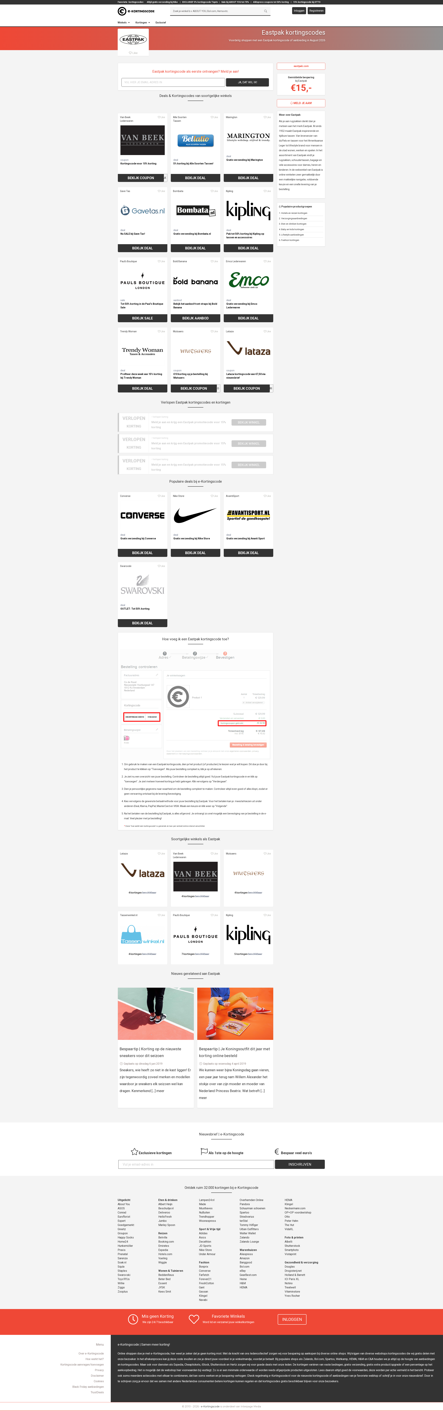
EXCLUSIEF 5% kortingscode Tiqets (200, 2)
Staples (122, 1270)
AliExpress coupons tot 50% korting (271, 2)
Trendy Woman (128, 331)
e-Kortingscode (210, 1406)
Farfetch (204, 1275)
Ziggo (121, 1287)
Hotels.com (165, 1254)
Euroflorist (124, 1216)
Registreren (316, 10)
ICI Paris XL (292, 1279)
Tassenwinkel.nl (128, 915)
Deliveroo (164, 1212)
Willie (121, 1283)
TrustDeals (97, 1392)
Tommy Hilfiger (249, 1225)
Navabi (203, 1300)
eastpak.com (301, 66)
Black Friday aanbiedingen (88, 1386)
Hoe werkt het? (94, 1359)
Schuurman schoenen (252, 1208)
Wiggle (162, 1262)
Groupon (123, 1233)
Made (202, 1204)
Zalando (244, 1237)
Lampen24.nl (206, 1200)
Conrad (122, 1212)
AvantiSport (232, 496)
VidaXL (289, 1229)
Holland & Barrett (295, 1275)
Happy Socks (126, 1237)
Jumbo (162, 1220)
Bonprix (203, 1266)
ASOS (121, 1208)
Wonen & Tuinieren (170, 1270)
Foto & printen (294, 1237)
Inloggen (299, 10)
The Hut (289, 1225)
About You (124, 1204)
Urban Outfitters (249, 1229)
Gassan (203, 1291)
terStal (244, 1220)
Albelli (288, 1241)
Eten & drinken (167, 1200)
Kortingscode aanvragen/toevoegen (82, 1364)
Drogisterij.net (293, 1270)
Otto (287, 1216)
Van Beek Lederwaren (126, 119)
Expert (121, 1220)
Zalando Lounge (249, 1241)
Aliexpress (246, 1254)
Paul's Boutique (128, 261)
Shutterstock (292, 1245)
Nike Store (178, 496)
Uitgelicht (124, 1200)
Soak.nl (122, 1262)
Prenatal (123, 1254)
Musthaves (206, 1208)
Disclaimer (97, 1375)
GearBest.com (248, 1275)
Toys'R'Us (124, 1279)
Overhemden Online (251, 1200)
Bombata (178, 191)
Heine (243, 1279)
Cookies (99, 1381)
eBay (243, 1270)
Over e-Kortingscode (91, 1353)
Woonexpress (207, 1220)
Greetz (122, 1229)
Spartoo (244, 1212)
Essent (162, 1283)
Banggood (246, 1262)
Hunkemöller (125, 1245)
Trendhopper (206, 1216)
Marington (231, 117)
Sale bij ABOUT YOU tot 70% (235, 2)
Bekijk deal (195, 178)
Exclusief (161, 22)
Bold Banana (180, 261)
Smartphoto (292, 1250)
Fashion (204, 1262)
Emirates (163, 1245)
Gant (201, 1287)
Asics (202, 1237)
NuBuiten (204, 1212)
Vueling (162, 1258)
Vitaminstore (292, 1291)
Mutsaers (178, 331)
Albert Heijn (165, 1204)
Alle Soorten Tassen (180, 119)
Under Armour (207, 1254)
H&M (243, 1283)
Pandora (245, 1204)
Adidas (203, 1233)
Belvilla (162, 1237)
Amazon (245, 1258)
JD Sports (205, 1245)
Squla (121, 1266)
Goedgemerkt (126, 1225)
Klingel (203, 1295)
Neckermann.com (295, 1208)
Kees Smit (164, 1291)
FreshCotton (206, 1283)
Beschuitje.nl (166, 1208)
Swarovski (125, 566)
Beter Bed (164, 1279)
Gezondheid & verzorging (301, 1262)
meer (160, 1091)
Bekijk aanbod (195, 318)
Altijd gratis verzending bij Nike (162, 2)
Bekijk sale (142, 318)
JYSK (161, 1287)
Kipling (229, 191)
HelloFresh (165, 1216)
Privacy (99, 1370)
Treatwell (290, 1287)
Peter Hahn (291, 1220)
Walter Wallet (248, 1233)
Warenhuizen (248, 1250)
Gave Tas (125, 191)
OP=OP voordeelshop (298, 1212)
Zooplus (123, 1291)
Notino (289, 1283)
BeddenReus (166, 1275)
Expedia (163, 1250)
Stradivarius (247, 1216)
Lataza (230, 331)
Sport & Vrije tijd (209, 1229)
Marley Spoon (166, 1225)
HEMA (243, 1287)
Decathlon (205, 1241)
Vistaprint (290, 1254)
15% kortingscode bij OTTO (306, 2)
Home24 (123, 1241)
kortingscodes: (136, 2)
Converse (125, 496)
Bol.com (244, 1266)
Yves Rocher (292, 1295)
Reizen (162, 1233)
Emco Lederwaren (236, 261)
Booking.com (166, 1241)
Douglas (290, 1266)
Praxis (121, 1250)
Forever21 (205, 1279)
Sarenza (123, 1258)
